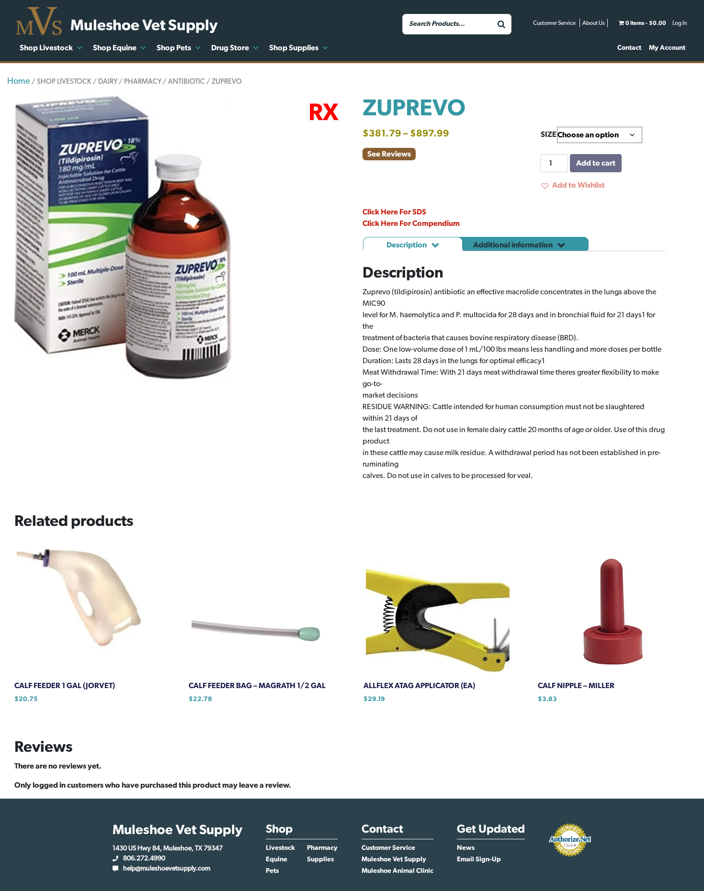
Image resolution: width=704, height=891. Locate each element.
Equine (276, 859)
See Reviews (389, 154)
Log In (679, 23)
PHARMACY (142, 81)
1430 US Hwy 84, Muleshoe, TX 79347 (168, 848)
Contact (629, 48)
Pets (272, 871)
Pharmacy (322, 848)
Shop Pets (174, 48)
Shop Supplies (293, 48)
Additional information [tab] (513, 245)
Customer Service (554, 23)
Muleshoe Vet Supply (394, 859)
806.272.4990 (144, 858)
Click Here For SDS (394, 212)
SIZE (548, 134)
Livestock (280, 848)
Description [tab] (407, 245)
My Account (667, 48)
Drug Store (230, 48)
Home (18, 81)
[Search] (501, 24)
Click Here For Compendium (411, 223)
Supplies (320, 859)
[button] (572, 185)
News (466, 848)
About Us (593, 23)
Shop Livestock (46, 48)
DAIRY (107, 81)
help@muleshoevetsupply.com (166, 868)
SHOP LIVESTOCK (64, 81)
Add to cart (595, 163)
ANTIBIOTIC (186, 81)
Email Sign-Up (479, 859)
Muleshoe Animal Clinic (397, 871)
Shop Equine (114, 48)
